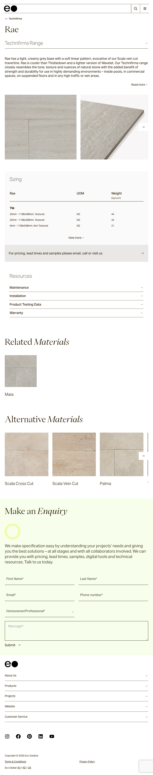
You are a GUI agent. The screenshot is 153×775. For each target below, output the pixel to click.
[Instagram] (7, 736)
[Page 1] (13, 127)
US (29, 767)
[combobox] (40, 611)
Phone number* (91, 595)
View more (74, 237)
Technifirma (15, 18)
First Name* (15, 579)
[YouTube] (51, 736)
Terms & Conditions (15, 761)
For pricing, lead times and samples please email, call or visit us (55, 253)
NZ (24, 767)
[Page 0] (7, 127)
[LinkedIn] (40, 736)
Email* (11, 595)
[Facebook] (18, 736)
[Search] (135, 8)
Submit (10, 645)
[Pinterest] (29, 736)
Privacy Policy (87, 761)
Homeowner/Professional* (25, 611)
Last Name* (88, 579)
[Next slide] (143, 127)
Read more (138, 84)
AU (19, 767)
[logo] (10, 8)
